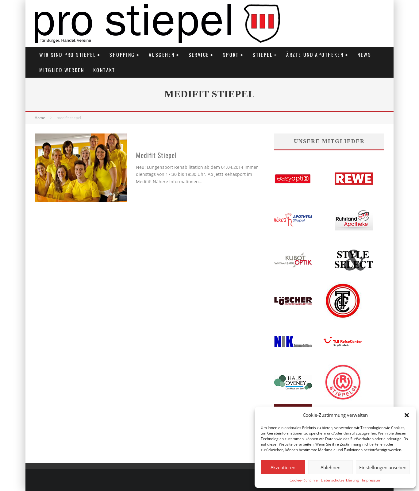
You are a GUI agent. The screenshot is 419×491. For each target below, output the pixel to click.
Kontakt (104, 70)
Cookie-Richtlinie (304, 480)
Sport (231, 54)
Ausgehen (162, 54)
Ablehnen (330, 467)
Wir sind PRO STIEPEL (67, 54)
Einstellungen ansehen (382, 467)
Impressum (371, 480)
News (364, 54)
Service (199, 54)
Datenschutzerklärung (340, 480)
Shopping (122, 54)
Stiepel (262, 54)
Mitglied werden (61, 70)
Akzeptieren (283, 467)
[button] (407, 415)
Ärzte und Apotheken (315, 54)
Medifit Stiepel (156, 155)
